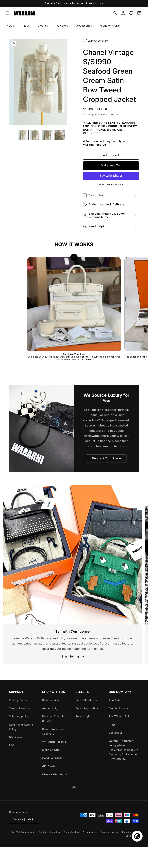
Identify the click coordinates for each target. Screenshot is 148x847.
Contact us (116, 732)
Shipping (88, 114)
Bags (26, 25)
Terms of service (19, 708)
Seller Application (86, 708)
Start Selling (71, 656)
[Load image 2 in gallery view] (35, 135)
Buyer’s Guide (51, 700)
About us (114, 700)
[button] (8, 13)
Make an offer (111, 165)
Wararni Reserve (94, 144)
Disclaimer (15, 737)
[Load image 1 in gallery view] (23, 135)
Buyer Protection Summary (53, 731)
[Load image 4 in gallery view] (60, 135)
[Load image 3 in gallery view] (47, 135)
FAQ (11, 745)
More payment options (111, 184)
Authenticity (50, 708)
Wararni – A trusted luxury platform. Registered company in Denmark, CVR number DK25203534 (123, 750)
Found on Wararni (111, 25)
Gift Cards (48, 766)
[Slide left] (13, 135)
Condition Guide (52, 757)
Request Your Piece (106, 458)
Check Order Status (55, 774)
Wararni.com (28, 832)
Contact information (49, 832)
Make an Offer (51, 749)
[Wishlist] (131, 13)
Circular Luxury (118, 708)
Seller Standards (86, 700)
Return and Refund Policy (21, 727)
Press (112, 724)
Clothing (43, 25)
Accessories (84, 25)
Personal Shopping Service (54, 718)
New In (11, 25)
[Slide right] (70, 135)
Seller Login (82, 716)
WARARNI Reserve (54, 741)
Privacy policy (18, 700)
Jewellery (62, 25)
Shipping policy (19, 716)
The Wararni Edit (119, 716)
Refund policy (71, 832)
